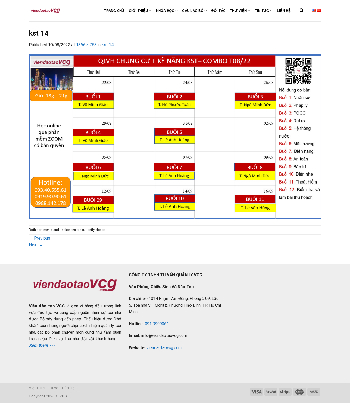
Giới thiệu (37, 388)
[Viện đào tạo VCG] (45, 11)
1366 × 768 (86, 44)
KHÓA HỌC (165, 11)
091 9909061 (157, 323)
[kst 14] (175, 136)
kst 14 (108, 44)
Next (36, 244)
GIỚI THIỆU (138, 11)
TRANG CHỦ (114, 11)
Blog (54, 388)
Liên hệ (68, 388)
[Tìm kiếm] (301, 10)
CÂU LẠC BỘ (192, 11)
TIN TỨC (262, 11)
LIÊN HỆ (284, 11)
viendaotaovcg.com (164, 347)
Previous (39, 238)
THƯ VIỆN (238, 11)
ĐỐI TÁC (218, 11)
